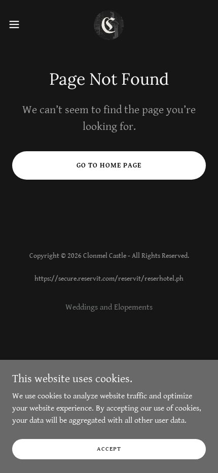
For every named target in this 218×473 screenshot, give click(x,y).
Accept (109, 449)
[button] (19, 24)
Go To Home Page (109, 165)
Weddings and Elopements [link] (109, 307)
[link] (109, 24)
